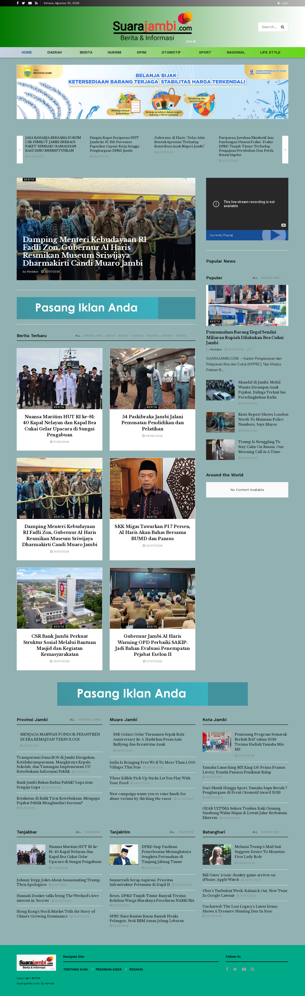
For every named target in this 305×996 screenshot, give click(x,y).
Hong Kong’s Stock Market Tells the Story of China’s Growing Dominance (56, 913)
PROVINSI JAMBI (89, 719)
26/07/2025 (80, 916)
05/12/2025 (31, 745)
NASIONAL (236, 52)
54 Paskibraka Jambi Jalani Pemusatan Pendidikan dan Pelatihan (152, 422)
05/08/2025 (154, 767)
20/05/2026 (183, 884)
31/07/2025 (59, 884)
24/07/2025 (141, 783)
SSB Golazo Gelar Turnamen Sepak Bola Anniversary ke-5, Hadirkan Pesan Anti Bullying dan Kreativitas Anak (148, 739)
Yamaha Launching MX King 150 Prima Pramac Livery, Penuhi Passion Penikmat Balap (244, 769)
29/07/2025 (213, 916)
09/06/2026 (214, 797)
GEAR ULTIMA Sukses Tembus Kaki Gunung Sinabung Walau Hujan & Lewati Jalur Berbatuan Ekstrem (245, 813)
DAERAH (54, 52)
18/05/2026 (120, 905)
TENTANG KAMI (75, 969)
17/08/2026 (60, 441)
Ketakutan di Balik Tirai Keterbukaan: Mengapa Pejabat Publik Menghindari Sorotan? (58, 800)
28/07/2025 (62, 900)
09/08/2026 (154, 436)
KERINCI (181, 335)
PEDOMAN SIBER (109, 969)
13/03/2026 (120, 925)
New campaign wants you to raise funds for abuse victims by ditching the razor (148, 796)
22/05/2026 (153, 868)
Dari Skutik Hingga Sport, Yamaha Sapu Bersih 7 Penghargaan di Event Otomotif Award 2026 (245, 790)
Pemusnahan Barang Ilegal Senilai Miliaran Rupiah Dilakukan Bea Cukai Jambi (245, 337)
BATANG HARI (93, 335)
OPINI (141, 52)
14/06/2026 (213, 777)
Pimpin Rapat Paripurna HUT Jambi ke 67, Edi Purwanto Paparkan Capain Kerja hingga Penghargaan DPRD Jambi (114, 144)
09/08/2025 (246, 863)
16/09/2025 (235, 349)
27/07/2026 (153, 661)
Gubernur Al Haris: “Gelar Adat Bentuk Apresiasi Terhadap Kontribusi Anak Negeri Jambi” (179, 142)
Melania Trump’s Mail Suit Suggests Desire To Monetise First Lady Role (260, 852)
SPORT (205, 52)
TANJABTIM (186, 832)
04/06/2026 (231, 818)
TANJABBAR (92, 832)
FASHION (152, 335)
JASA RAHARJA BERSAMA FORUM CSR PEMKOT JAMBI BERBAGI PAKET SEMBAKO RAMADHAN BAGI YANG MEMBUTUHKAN (53, 144)
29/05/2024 (229, 160)
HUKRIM (114, 52)
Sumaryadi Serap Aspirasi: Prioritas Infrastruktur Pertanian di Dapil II (141, 882)
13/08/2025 (249, 458)
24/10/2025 (53, 787)
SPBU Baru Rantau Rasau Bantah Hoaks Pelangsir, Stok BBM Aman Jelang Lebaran (147, 918)
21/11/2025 (81, 771)
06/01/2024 (100, 156)
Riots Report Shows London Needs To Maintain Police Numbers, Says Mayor (263, 419)
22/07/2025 (184, 799)
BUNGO (123, 335)
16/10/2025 (27, 808)
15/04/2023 (35, 156)
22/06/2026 (246, 755)
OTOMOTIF (171, 52)
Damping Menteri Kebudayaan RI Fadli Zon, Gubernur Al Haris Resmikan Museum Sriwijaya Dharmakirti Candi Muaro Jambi (85, 251)
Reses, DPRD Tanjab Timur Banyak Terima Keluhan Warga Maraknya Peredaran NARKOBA (152, 898)
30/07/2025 (247, 895)
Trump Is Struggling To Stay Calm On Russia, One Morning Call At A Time (261, 447)
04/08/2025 (252, 879)
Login (284, 3)
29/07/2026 (61, 661)
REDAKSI (136, 969)
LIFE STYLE (270, 52)
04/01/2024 (165, 152)
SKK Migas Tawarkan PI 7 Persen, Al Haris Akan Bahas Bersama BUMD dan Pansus (152, 532)
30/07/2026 (154, 545)
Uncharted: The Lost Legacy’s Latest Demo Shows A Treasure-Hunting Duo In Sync (240, 908)
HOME (27, 52)
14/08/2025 (249, 430)
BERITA (86, 52)
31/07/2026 (52, 271)
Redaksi (32, 271)
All (78, 335)
